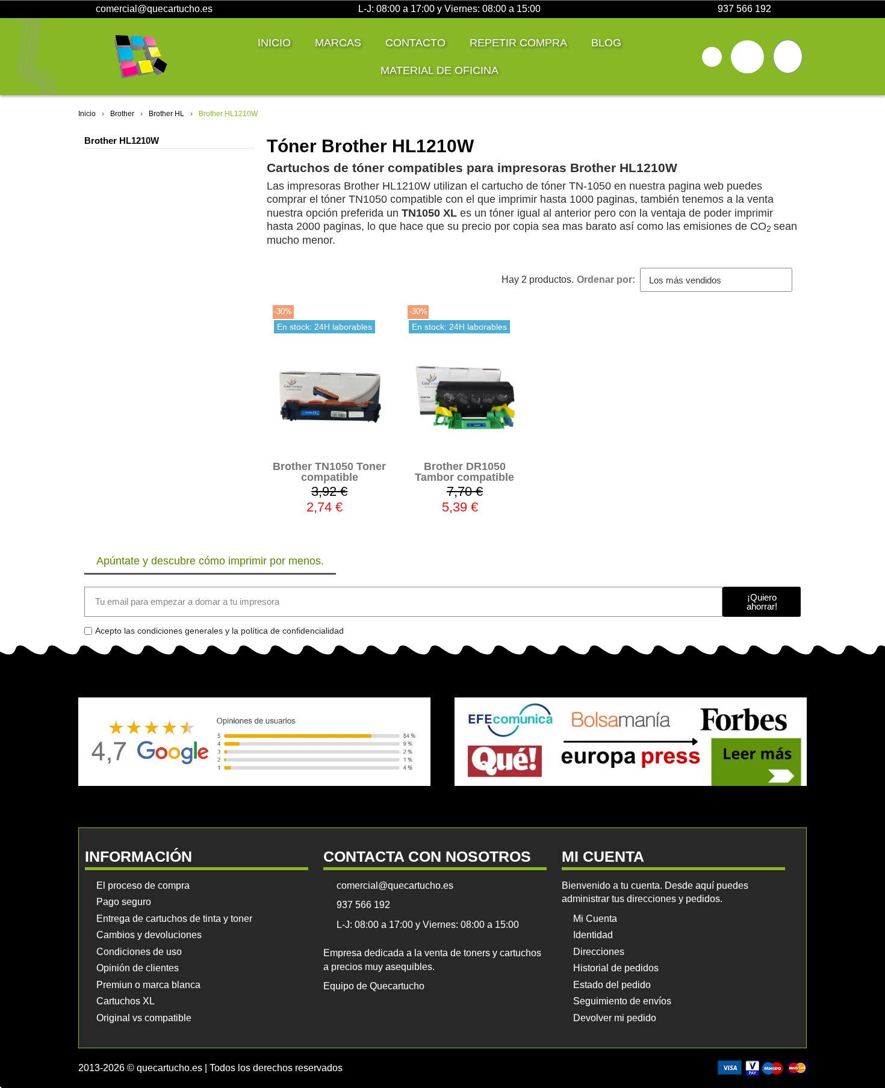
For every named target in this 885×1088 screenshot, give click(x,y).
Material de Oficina (439, 70)
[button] (712, 57)
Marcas (338, 43)
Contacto (415, 43)
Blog (606, 43)
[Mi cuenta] (747, 56)
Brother (122, 114)
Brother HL (166, 114)
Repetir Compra (518, 43)
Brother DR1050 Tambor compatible (464, 471)
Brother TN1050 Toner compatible (329, 471)
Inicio (274, 43)
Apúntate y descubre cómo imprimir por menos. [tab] (210, 561)
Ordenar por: (606, 279)
